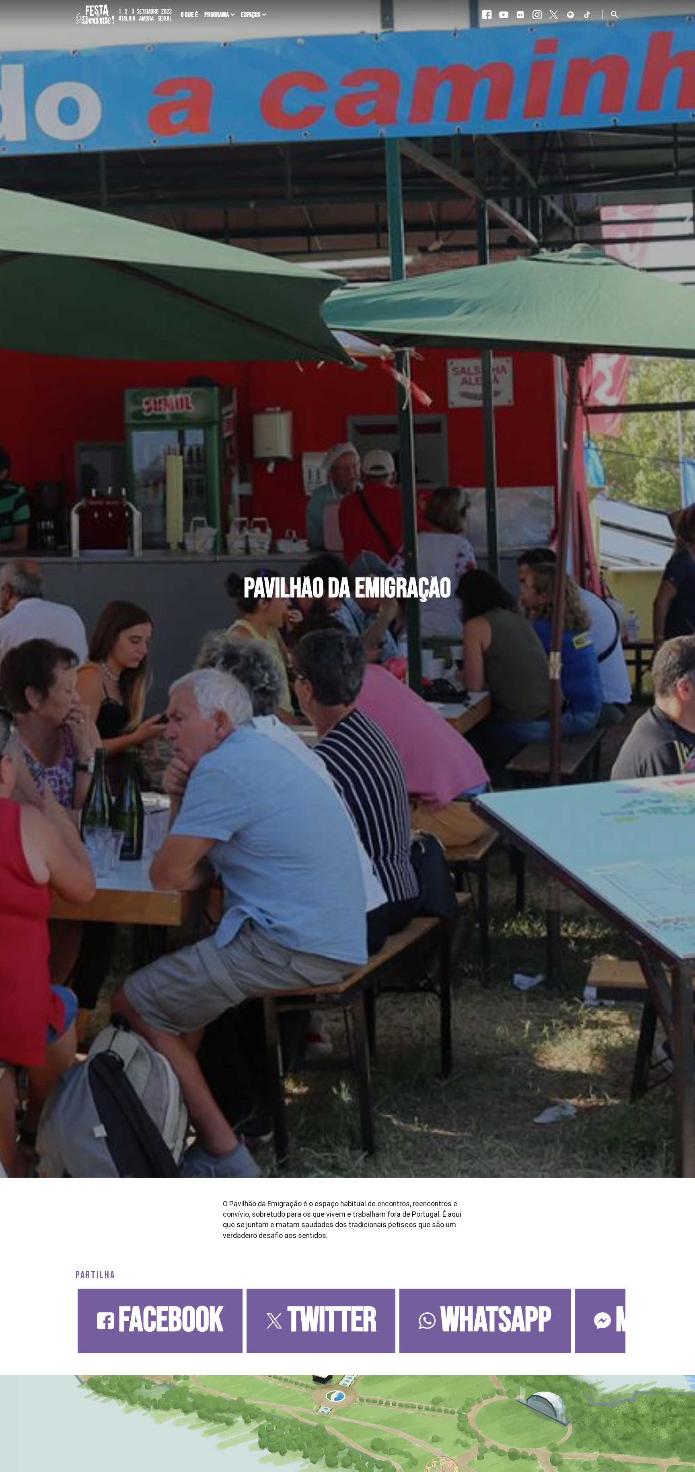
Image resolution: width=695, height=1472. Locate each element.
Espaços (250, 14)
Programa (216, 14)
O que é (189, 14)
